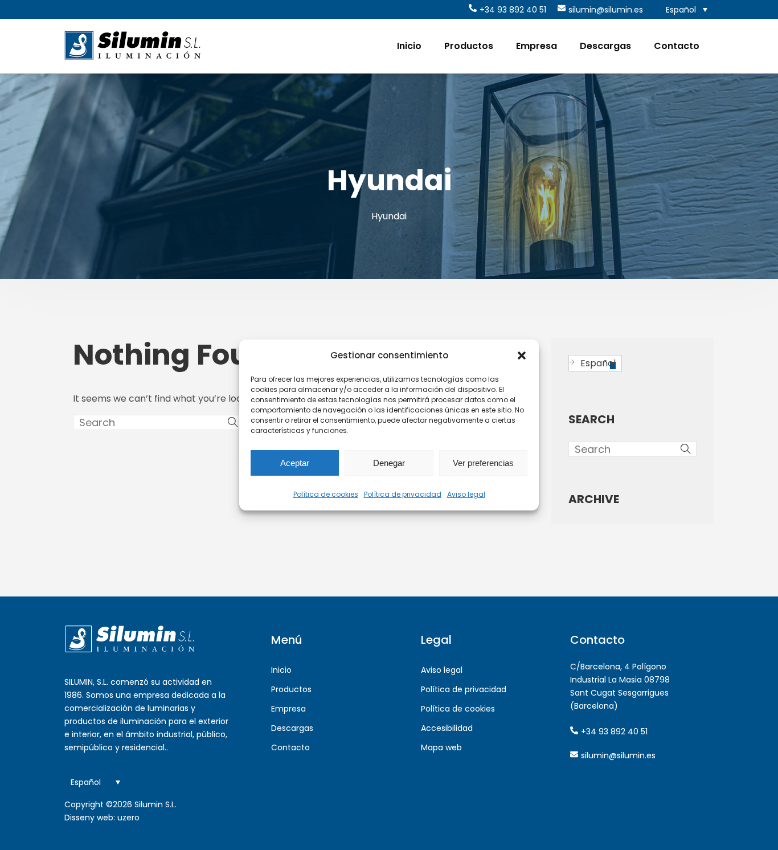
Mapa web (441, 747)
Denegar (389, 463)
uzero (128, 817)
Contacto (676, 45)
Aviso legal (466, 494)
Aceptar (294, 463)
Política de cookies (325, 494)
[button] (521, 355)
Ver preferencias (483, 463)
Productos (468, 45)
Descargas (605, 45)
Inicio (409, 45)
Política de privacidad (402, 494)
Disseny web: (89, 817)
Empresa (536, 45)
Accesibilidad (447, 728)
